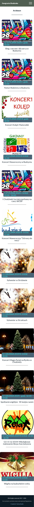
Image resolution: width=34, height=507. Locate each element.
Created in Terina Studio (17, 504)
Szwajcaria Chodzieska (10, 3)
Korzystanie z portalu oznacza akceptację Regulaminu (17, 501)
